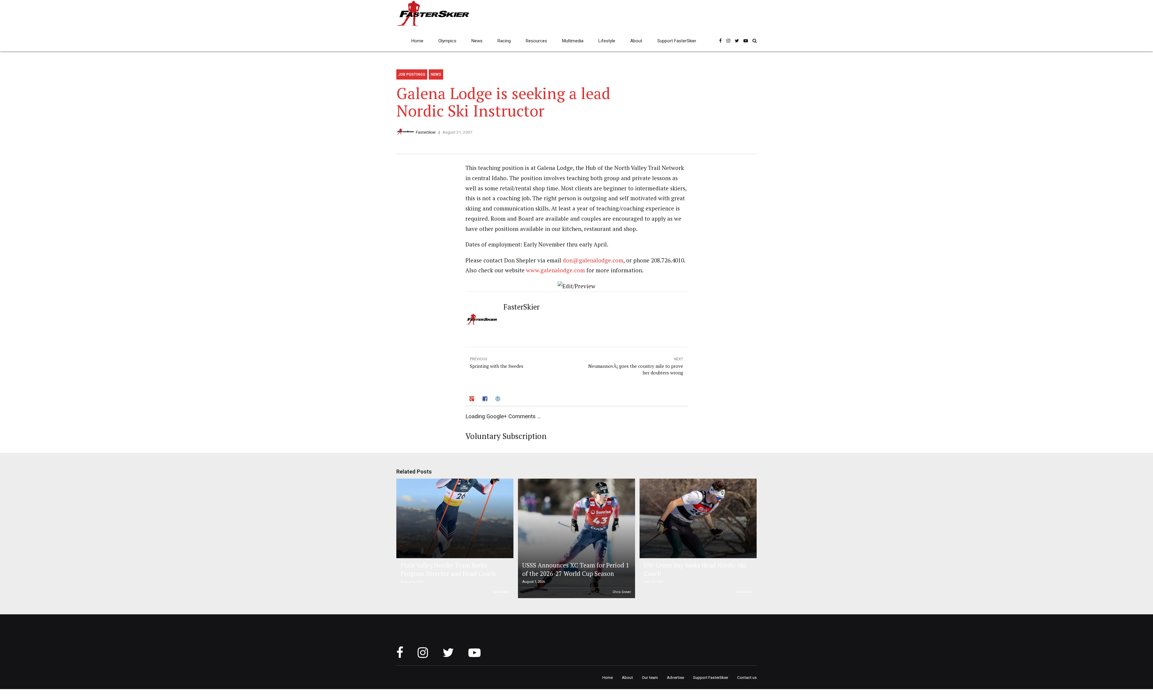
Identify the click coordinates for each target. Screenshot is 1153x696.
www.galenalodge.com (555, 270)
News (477, 41)
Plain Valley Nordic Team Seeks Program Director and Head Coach (448, 569)
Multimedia (572, 41)
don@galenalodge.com (593, 260)
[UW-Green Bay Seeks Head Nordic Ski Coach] (697, 518)
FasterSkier (426, 132)
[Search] (754, 40)
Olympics (447, 41)
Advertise (675, 677)
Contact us (747, 677)
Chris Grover (622, 592)
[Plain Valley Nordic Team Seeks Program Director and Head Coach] (454, 518)
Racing (504, 41)
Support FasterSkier (676, 41)
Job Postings (411, 74)
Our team (650, 677)
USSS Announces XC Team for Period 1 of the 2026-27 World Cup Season (575, 569)
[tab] (473, 399)
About (636, 41)
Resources (536, 41)
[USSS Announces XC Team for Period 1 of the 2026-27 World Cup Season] (575, 538)
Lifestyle (606, 41)
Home (417, 41)
